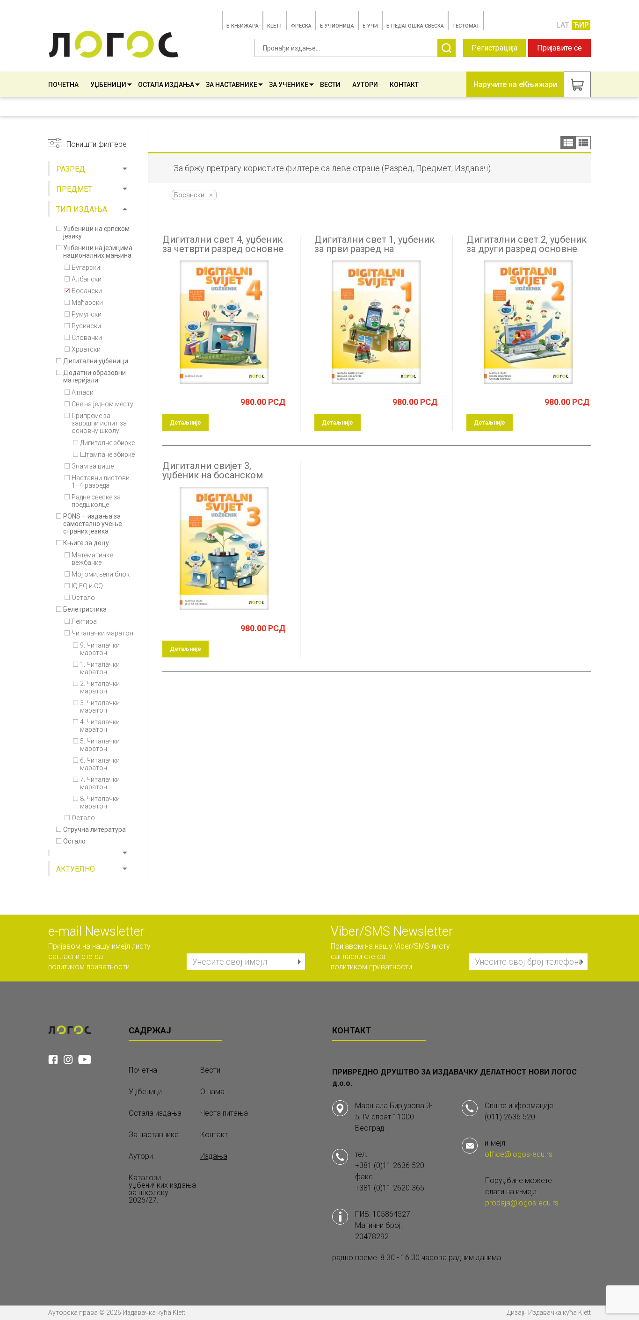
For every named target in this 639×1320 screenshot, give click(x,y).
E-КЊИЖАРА (242, 26)
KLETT (275, 26)
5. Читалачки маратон (100, 744)
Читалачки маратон (102, 633)
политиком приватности (89, 966)
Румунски (87, 314)
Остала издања (166, 84)
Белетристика (85, 609)
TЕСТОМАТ (465, 26)
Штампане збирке (107, 454)
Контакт (404, 84)
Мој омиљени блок (101, 574)
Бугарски (86, 267)
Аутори (365, 84)
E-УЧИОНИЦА (337, 26)
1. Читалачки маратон (100, 668)
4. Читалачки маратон (100, 725)
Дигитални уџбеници (95, 361)
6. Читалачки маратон (100, 764)
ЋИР (581, 25)
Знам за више (93, 466)
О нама (212, 1092)
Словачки (87, 337)
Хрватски (86, 349)
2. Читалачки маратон (100, 687)
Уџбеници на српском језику (96, 232)
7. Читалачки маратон (100, 783)
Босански (87, 291)
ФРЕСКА (301, 26)
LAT (562, 25)
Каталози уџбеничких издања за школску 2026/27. (162, 1189)
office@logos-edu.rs (518, 1154)
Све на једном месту (102, 404)
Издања (213, 1156)
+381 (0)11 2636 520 (389, 1165)
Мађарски (87, 302)
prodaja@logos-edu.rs (522, 1202)
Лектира (84, 621)
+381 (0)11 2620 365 (389, 1187)
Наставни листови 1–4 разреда (101, 481)
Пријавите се (559, 47)
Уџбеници (108, 84)
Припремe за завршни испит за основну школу (99, 423)
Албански (87, 279)
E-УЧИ (370, 26)
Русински (86, 326)
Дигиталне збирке (107, 443)
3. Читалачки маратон (100, 706)
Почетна (63, 84)
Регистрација (494, 47)
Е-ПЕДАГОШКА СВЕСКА (415, 26)
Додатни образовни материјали (94, 376)
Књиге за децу (86, 543)
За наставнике (231, 84)
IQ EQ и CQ (87, 586)
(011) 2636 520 (510, 1116)
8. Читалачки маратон (100, 802)
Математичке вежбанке (92, 558)
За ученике (288, 84)
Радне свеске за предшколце (96, 500)
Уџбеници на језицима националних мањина (97, 251)
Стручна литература (94, 829)
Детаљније (185, 422)
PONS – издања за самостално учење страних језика (92, 523)
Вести (330, 84)
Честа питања (224, 1113)
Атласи (83, 392)
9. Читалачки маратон (100, 649)
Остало (83, 597)
